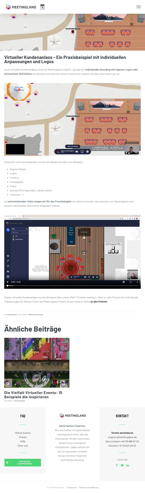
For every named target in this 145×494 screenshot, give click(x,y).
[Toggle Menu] (139, 7)
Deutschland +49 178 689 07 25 (122, 441)
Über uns (23, 445)
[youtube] (122, 465)
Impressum (72, 487)
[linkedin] (127, 465)
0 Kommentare (19, 401)
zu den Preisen (98, 301)
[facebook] (117, 465)
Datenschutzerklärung (88, 487)
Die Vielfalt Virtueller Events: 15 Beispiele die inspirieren (33, 394)
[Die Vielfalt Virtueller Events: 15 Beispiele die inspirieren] (36, 363)
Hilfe (22, 441)
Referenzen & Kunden (35, 314)
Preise (22, 437)
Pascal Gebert (12, 314)
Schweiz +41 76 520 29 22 (122, 445)
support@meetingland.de (122, 437)
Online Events (23, 432)
